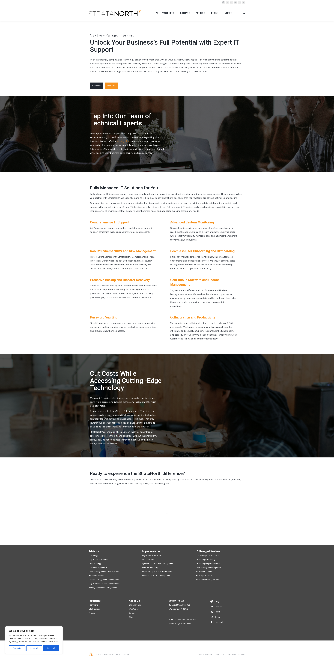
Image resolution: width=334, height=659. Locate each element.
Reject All (34, 648)
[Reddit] (227, 636)
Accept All (51, 648)
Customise (17, 648)
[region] (34, 640)
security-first (122, 141)
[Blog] (227, 626)
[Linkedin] (227, 631)
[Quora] (227, 641)
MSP (93, 35)
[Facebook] (227, 647)
